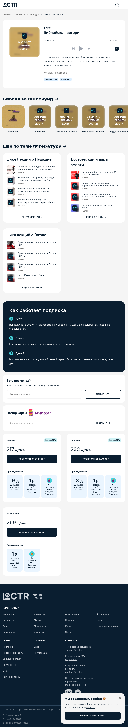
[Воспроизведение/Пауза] (81, 48)
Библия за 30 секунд (26, 15)
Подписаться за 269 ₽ (32, 532)
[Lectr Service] (10, 5)
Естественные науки (108, 626)
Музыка (38, 620)
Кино (5, 626)
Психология (9, 632)
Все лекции (9, 614)
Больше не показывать (92, 716)
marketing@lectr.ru (75, 684)
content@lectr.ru (74, 672)
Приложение (10, 664)
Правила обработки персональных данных (38, 709)
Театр (100, 620)
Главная (7, 15)
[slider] (57, 40)
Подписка (8, 646)
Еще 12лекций (31, 217)
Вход (36, 646)
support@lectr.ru (74, 650)
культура (65, 79)
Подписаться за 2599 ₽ (32, 459)
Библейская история (63, 32)
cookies (90, 707)
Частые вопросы (11, 676)
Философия (103, 614)
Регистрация (41, 652)
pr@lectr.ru (71, 659)
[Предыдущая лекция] (73, 48)
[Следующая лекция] (89, 48)
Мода (68, 626)
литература (51, 79)
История (69, 620)
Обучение (39, 632)
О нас (6, 670)
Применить (103, 394)
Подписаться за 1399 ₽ (96, 459)
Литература (9, 620)
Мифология (40, 626)
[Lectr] (23, 596)
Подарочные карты (13, 652)
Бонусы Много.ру (12, 658)
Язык (68, 632)
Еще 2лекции (95, 217)
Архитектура (72, 614)
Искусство (39, 614)
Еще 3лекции (31, 287)
